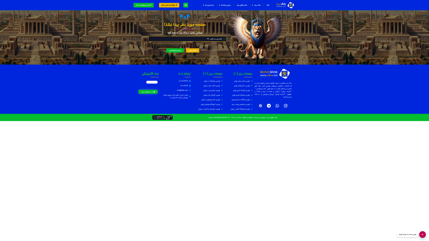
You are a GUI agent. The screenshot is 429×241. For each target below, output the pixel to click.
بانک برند (257, 5)
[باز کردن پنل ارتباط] (422, 234)
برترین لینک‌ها (226, 5)
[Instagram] (286, 106)
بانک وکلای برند (242, 5)
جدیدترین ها (209, 5)
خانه (268, 5)
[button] (185, 5)
